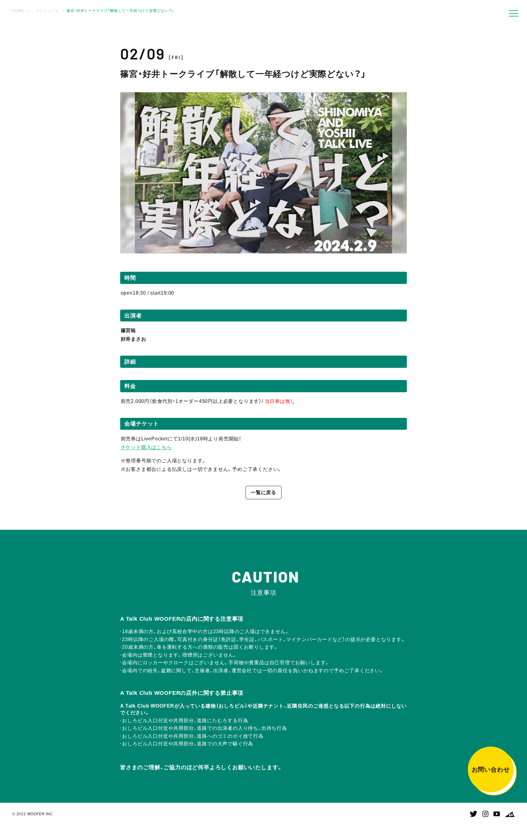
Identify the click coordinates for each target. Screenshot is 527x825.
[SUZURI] (510, 814)
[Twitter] (473, 814)
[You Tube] (496, 814)
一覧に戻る (263, 492)
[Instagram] (485, 814)
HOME (18, 11)
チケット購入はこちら (146, 447)
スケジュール (47, 11)
